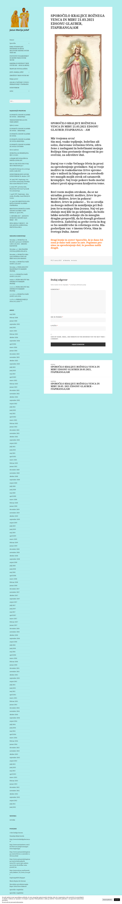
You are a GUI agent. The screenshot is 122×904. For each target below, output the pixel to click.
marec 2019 (13, 539)
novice (75, 260)
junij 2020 (13, 489)
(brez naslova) (14, 150)
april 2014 (13, 734)
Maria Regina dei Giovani (18, 881)
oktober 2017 (14, 595)
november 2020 (15, 473)
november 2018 (15, 552)
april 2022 (13, 417)
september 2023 (15, 364)
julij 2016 (12, 645)
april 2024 (13, 344)
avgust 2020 (13, 483)
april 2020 (13, 496)
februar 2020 (14, 503)
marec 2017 (13, 619)
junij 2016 (13, 648)
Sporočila (13, 43)
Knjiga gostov (14, 79)
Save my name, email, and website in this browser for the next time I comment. (78, 338)
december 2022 (14, 390)
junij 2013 (13, 767)
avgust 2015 (13, 681)
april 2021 (13, 456)
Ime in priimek (57, 317)
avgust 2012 (13, 800)
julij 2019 (12, 526)
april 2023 (13, 377)
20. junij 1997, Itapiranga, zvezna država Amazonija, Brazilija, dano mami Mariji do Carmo (20, 181)
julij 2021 (12, 446)
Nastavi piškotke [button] (107, 899)
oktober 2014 (14, 714)
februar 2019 (14, 542)
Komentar (55, 289)
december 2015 (14, 668)
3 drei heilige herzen (16, 833)
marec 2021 (13, 460)
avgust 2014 (13, 721)
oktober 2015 (14, 675)
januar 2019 (13, 546)
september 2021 (15, 440)
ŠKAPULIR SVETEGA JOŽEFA (18, 69)
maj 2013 (12, 771)
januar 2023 (13, 387)
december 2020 (14, 470)
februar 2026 (14, 317)
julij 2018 (12, 566)
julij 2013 (12, 764)
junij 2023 (13, 370)
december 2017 (14, 589)
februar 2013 (14, 781)
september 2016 (15, 638)
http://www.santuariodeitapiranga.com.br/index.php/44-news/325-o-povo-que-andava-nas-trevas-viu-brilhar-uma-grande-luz (20, 863)
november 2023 (15, 357)
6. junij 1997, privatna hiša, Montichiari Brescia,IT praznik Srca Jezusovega (19, 189)
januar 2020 (13, 506)
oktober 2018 (14, 556)
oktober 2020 (14, 476)
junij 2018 (13, 569)
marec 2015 (13, 698)
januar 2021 (13, 466)
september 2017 (15, 599)
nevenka (12, 820)
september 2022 (15, 400)
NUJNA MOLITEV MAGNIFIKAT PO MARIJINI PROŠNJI (19, 269)
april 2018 (13, 576)
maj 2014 (12, 731)
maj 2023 (12, 374)
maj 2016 (12, 652)
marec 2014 (13, 738)
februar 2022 (14, 423)
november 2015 (15, 671)
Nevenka (12, 240)
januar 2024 (13, 351)
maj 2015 (12, 691)
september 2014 (15, 718)
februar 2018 (14, 582)
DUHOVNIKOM (14, 88)
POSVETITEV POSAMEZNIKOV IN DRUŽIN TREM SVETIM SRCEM (19, 58)
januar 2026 (13, 321)
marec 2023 (13, 380)
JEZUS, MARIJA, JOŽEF (16, 72)
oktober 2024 (14, 337)
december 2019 (14, 509)
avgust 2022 (13, 403)
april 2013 (13, 774)
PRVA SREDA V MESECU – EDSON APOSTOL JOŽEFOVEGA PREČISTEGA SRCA (19, 225)
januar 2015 (13, 705)
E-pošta (54, 326)
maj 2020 (12, 493)
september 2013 (15, 757)
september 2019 (15, 519)
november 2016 (15, 632)
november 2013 (15, 751)
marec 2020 (13, 499)
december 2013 (14, 748)
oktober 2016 (14, 635)
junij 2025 (13, 327)
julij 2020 (12, 486)
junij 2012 (13, 807)
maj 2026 (12, 314)
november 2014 (15, 711)
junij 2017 (13, 609)
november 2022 (15, 394)
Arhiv (11, 91)
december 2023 (14, 354)
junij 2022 (13, 410)
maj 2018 (12, 572)
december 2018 (14, 549)
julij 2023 (12, 367)
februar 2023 (14, 384)
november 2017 (15, 592)
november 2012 (15, 791)
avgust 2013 (13, 761)
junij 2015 (13, 688)
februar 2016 (14, 662)
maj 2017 (12, 612)
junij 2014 (13, 728)
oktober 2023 (14, 360)
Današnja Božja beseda (17, 836)
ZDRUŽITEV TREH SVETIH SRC (19, 75)
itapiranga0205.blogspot (17, 878)
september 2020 (15, 480)
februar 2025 (14, 334)
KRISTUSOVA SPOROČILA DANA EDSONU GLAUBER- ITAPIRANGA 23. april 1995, (20, 211)
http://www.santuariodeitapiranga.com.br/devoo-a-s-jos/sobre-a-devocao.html (20, 854)
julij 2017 (12, 605)
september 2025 (15, 324)
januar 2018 (13, 585)
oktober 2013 (14, 754)
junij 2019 (13, 529)
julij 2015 (12, 685)
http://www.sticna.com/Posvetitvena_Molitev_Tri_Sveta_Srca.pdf (20, 872)
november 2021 (15, 433)
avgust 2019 (13, 523)
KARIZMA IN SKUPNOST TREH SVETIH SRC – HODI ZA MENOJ (19, 64)
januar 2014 (13, 744)
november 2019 (15, 513)
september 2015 (15, 678)
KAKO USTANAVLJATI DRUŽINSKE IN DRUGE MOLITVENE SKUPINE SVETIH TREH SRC (19, 50)
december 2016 (14, 628)
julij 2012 (12, 804)
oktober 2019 (14, 516)
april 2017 (13, 615)
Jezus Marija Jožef (19, 29)
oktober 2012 (14, 794)
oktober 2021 (14, 437)
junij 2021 (13, 450)
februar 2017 (14, 622)
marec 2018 (13, 579)
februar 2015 (14, 701)
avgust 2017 (13, 602)
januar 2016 (13, 665)
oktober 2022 (14, 397)
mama (12, 280)
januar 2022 (13, 427)
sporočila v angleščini (16, 890)
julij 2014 (12, 724)
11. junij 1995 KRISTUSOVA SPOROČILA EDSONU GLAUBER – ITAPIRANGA (20, 203)
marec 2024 (13, 347)
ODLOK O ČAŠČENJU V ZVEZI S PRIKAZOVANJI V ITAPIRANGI (19, 83)
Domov (12, 40)
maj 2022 (12, 413)
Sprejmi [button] (117, 899)
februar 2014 (14, 741)
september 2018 (15, 559)
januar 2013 (13, 784)
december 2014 (14, 708)
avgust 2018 (13, 562)
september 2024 (15, 341)
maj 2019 (12, 533)
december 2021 (14, 430)
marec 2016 (13, 658)
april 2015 (13, 695)
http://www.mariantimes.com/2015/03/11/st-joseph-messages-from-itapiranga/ (20, 847)
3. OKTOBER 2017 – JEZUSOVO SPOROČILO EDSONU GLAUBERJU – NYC (19, 218)
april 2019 (13, 536)
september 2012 (15, 797)
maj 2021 (12, 453)
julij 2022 (12, 407)
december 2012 (14, 787)
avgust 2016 (13, 642)
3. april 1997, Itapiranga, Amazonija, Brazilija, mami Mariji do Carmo (20, 196)
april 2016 (13, 655)
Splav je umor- (14, 125)
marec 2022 (13, 420)
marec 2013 (13, 777)
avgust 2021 (13, 443)
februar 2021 (14, 463)
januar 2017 (13, 625)
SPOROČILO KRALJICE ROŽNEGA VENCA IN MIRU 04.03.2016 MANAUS (19, 256)
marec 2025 (13, 331)
